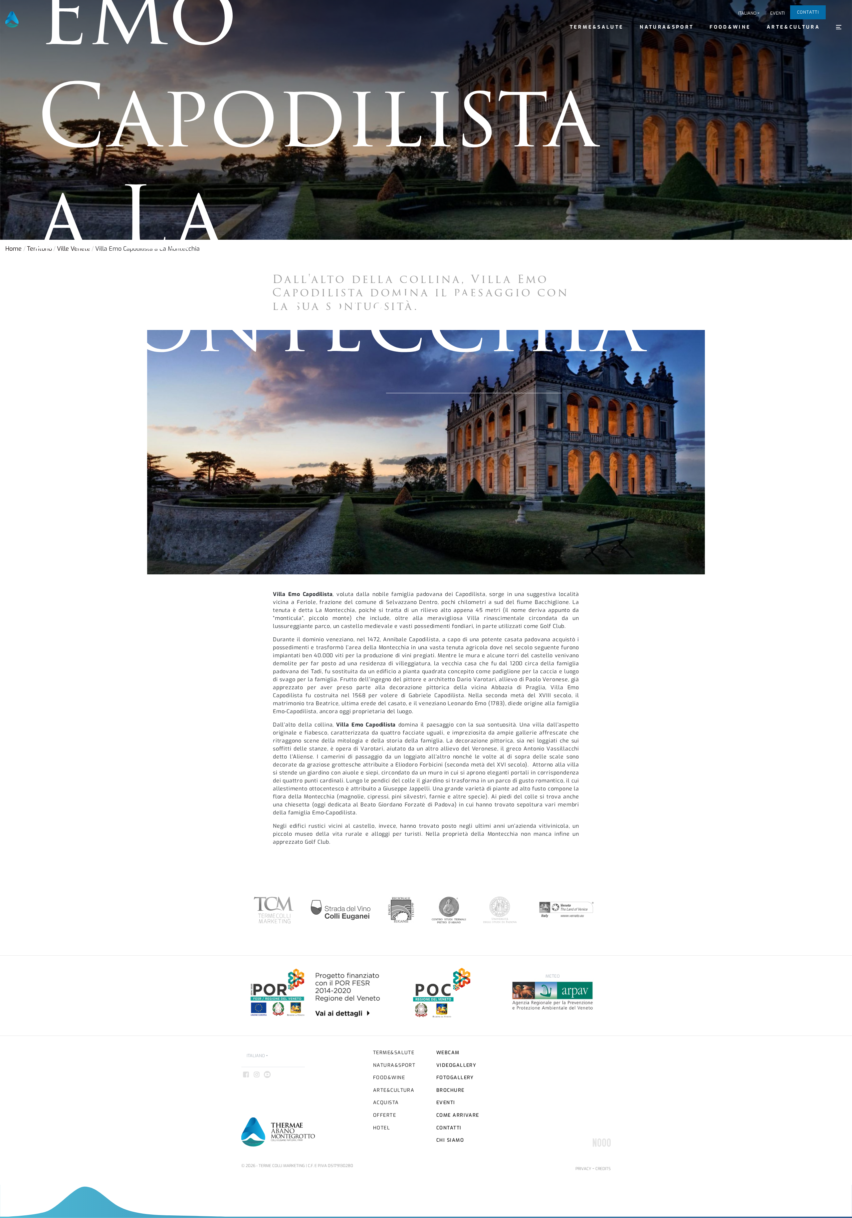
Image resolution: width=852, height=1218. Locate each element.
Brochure (450, 1090)
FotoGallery (455, 1077)
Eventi (777, 13)
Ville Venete (73, 249)
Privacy (583, 1168)
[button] (749, 13)
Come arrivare (457, 1115)
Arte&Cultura (793, 27)
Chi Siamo (450, 1140)
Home (13, 249)
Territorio (39, 249)
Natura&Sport (667, 27)
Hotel (381, 1128)
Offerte (384, 1115)
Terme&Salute (597, 27)
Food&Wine (730, 27)
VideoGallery (456, 1065)
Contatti (808, 12)
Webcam (448, 1053)
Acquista (386, 1102)
